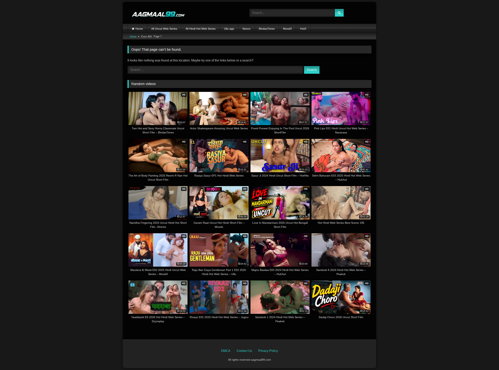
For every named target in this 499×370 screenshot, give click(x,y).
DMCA (225, 350)
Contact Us (244, 350)
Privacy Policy (268, 350)
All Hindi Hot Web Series (201, 28)
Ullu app (229, 28)
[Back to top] (487, 358)
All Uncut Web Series (164, 28)
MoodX (287, 28)
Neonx (246, 28)
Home (139, 28)
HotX (303, 28)
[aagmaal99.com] (156, 13)
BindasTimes (267, 28)
